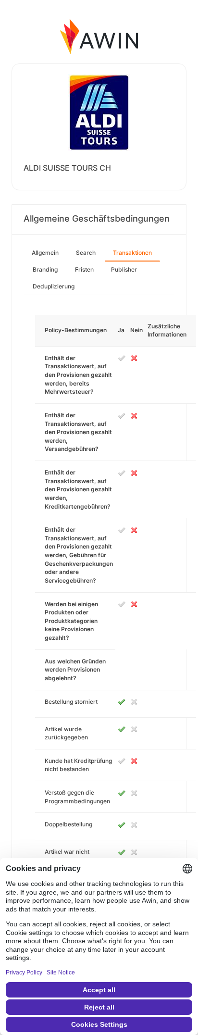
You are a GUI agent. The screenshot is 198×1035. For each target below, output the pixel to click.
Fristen (84, 269)
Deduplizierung (53, 286)
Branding (45, 269)
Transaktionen (132, 252)
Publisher (124, 269)
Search (86, 252)
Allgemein (45, 252)
